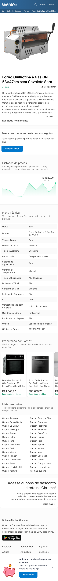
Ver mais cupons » (39, 471)
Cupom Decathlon (38, 455)
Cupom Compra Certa (40, 463)
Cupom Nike (36, 441)
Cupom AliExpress (11, 444)
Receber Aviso (12, 148)
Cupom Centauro (38, 422)
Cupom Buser (8, 463)
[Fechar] (53, 567)
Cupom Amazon (10, 418)
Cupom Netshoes (38, 429)
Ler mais (49, 116)
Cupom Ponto (8, 433)
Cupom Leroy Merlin (40, 467)
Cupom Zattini (37, 444)
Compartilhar (50, 87)
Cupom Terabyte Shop (41, 418)
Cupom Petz (8, 441)
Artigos (5, 552)
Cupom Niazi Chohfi (12, 467)
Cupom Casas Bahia (12, 422)
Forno (26, 11)
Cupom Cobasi (37, 459)
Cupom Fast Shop (38, 425)
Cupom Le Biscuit (10, 425)
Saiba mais (48, 504)
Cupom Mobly (37, 452)
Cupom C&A (8, 448)
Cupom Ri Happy (10, 429)
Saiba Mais (28, 574)
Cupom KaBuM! (9, 471)
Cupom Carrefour (38, 433)
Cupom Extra (8, 437)
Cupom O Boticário (11, 459)
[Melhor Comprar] (17, 4)
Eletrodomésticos (14, 11)
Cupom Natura (37, 448)
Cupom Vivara (9, 452)
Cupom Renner (9, 455)
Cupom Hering (37, 437)
